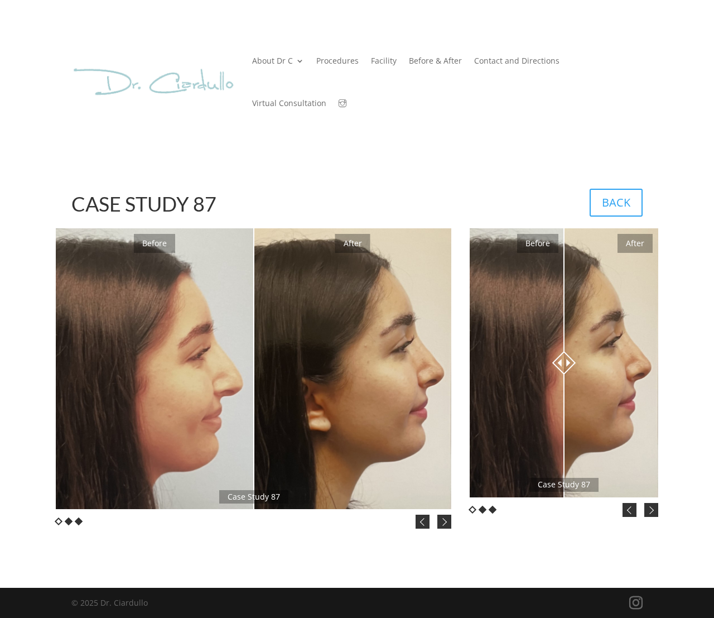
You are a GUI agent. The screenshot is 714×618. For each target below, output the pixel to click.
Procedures (337, 60)
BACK (616, 202)
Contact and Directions (516, 60)
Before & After (435, 60)
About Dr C (272, 60)
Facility (384, 60)
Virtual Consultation (289, 103)
